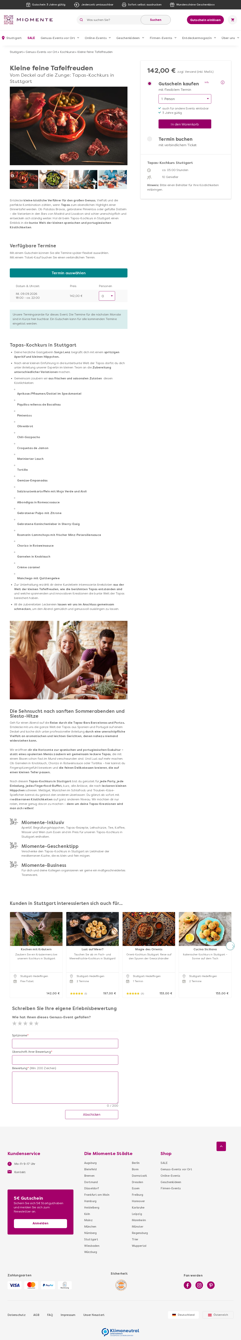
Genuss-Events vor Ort (58, 38)
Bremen (89, 1175)
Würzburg (90, 1252)
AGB (36, 1315)
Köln (87, 1214)
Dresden (137, 1182)
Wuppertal (139, 1246)
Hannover (138, 1201)
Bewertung (19, 1068)
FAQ (50, 1315)
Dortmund (91, 1182)
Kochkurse (67, 52)
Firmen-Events (161, 38)
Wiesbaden (91, 1246)
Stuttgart (16, 52)
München (90, 1226)
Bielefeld (90, 1169)
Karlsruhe (138, 1207)
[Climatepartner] (120, 1330)
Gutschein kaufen (179, 83)
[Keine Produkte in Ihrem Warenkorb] (232, 19)
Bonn (135, 1169)
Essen (136, 1188)
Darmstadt (139, 1175)
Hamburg (90, 1201)
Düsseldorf (91, 1188)
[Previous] (12, 176)
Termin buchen (175, 139)
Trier (135, 1239)
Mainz (88, 1220)
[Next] (125, 176)
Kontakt (20, 1172)
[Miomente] (30, 19)
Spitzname (19, 1035)
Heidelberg (91, 1207)
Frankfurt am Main (96, 1194)
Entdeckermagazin (197, 38)
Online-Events (95, 38)
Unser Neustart (94, 1315)
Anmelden (40, 1223)
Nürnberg (90, 1233)
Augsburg (90, 1163)
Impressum (68, 1315)
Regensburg (140, 1233)
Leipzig (137, 1214)
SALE (31, 38)
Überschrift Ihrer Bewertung (31, 1052)
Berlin (136, 1163)
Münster (137, 1226)
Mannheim (139, 1220)
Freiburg (137, 1194)
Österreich (221, 1314)
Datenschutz (17, 1315)
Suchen (155, 20)
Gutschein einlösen (205, 20)
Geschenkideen (128, 38)
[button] (11, 946)
